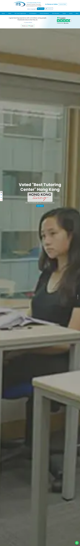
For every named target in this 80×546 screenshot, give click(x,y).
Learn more (24, 212)
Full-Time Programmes (20, 13)
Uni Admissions (32, 13)
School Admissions (44, 13)
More (77, 13)
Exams (64, 13)
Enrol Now (41, 8)
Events (70, 13)
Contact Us (49, 8)
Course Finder (62, 4)
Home (3, 13)
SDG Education (55, 13)
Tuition (9, 13)
